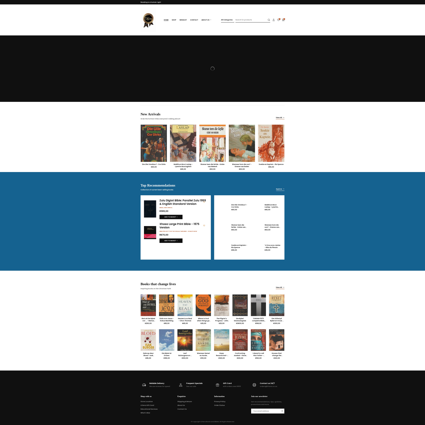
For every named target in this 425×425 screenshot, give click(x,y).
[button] (171, 217)
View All (279, 117)
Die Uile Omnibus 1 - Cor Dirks (154, 164)
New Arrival (168, 207)
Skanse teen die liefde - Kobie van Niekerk (212, 165)
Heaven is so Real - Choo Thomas (185, 319)
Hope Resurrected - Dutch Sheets (221, 355)
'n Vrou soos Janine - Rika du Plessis (272, 246)
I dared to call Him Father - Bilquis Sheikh (258, 355)
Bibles (161, 207)
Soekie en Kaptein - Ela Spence (271, 164)
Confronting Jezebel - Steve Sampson (240, 355)
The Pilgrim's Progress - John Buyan (221, 320)
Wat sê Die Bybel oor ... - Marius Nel (148, 320)
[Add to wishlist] (163, 127)
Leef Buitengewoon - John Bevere (184, 355)
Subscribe (281, 411)
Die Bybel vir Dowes (167, 354)
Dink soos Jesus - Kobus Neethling (167, 319)
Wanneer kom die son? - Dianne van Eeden (242, 165)
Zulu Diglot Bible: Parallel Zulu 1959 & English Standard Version (182, 202)
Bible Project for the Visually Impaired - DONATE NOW (178, 231)
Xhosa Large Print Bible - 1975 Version (179, 225)
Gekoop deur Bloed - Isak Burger (148, 355)
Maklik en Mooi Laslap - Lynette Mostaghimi (183, 165)
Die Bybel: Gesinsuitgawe (240, 319)
